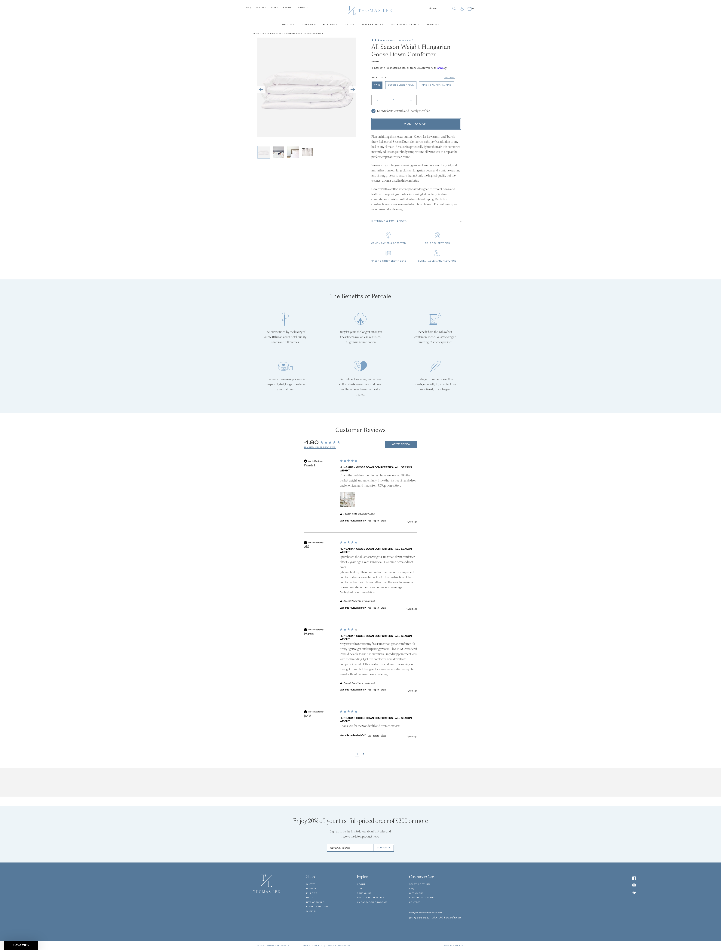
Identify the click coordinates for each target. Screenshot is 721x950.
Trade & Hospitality (370, 897)
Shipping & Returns (422, 897)
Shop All (312, 911)
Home (256, 33)
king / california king (436, 85)
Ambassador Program (372, 902)
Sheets (310, 884)
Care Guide (364, 893)
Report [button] (376, 520)
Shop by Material (318, 906)
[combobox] (443, 8)
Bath (309, 897)
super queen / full (401, 85)
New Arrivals (315, 902)
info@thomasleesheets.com (426, 912)
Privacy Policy (312, 946)
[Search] (454, 9)
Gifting (261, 7)
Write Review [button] (401, 444)
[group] (343, 442)
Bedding (311, 888)
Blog (274, 7)
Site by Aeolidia (454, 946)
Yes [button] (369, 520)
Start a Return (419, 884)
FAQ (248, 7)
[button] (261, 89)
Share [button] (383, 520)
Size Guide (449, 77)
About (287, 7)
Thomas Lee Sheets (277, 946)
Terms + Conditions (339, 946)
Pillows (311, 893)
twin (377, 85)
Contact (302, 7)
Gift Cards (416, 893)
